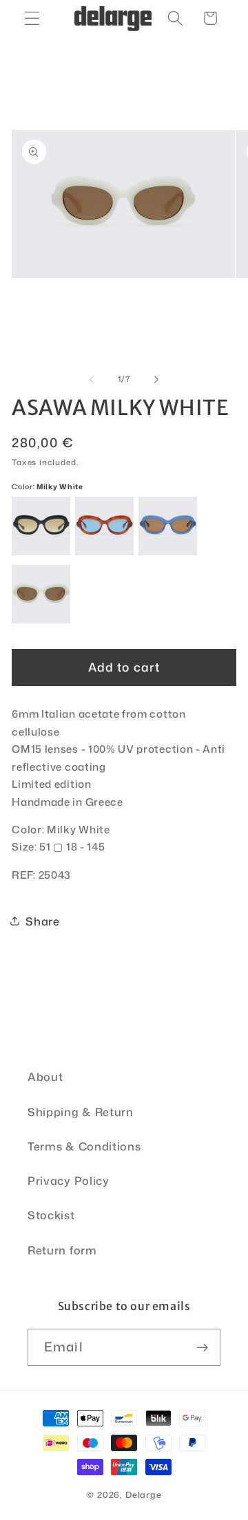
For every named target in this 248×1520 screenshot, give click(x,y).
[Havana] (104, 526)
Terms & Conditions (84, 1146)
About (45, 1076)
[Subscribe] (202, 1347)
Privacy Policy (69, 1180)
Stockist (51, 1215)
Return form (62, 1250)
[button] (32, 18)
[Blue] (167, 526)
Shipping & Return (81, 1112)
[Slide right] (156, 379)
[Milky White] (41, 594)
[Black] (41, 526)
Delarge (143, 1494)
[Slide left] (91, 379)
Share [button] (42, 921)
